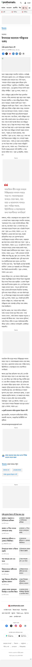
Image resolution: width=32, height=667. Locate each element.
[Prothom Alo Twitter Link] (12, 626)
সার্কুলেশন (23, 643)
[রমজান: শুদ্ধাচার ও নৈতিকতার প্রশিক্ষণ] (24, 521)
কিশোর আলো (16, 610)
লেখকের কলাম (17, 470)
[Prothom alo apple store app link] (22, 636)
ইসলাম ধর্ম (6, 470)
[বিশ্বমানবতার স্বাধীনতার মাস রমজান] (24, 572)
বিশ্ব (20, 8)
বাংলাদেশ (9, 8)
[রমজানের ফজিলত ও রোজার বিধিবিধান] (24, 541)
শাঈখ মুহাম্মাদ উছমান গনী (10, 475)
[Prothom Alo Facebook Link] (7, 626)
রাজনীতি (15, 8)
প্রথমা (11, 617)
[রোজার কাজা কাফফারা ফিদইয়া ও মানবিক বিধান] (24, 592)
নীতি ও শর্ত (6, 647)
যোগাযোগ (14, 647)
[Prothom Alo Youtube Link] (21, 626)
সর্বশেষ (3, 8)
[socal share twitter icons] (7, 55)
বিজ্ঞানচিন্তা (24, 610)
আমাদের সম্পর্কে (7, 643)
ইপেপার (27, 613)
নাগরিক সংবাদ (7, 610)
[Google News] (25, 626)
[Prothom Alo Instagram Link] (16, 626)
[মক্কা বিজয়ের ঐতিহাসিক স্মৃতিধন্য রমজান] (24, 582)
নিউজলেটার (23, 647)
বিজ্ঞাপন (16, 643)
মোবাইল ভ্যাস (17, 617)
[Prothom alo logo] (16, 606)
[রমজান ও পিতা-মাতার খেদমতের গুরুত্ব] (24, 531)
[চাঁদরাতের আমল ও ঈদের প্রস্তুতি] (24, 551)
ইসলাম (4, 28)
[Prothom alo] (9, 3)
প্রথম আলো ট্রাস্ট (6, 613)
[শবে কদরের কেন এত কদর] (24, 561)
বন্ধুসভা (13, 613)
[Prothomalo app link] (9, 636)
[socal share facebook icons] (3, 55)
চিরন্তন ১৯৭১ (20, 613)
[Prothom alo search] (21, 3)
